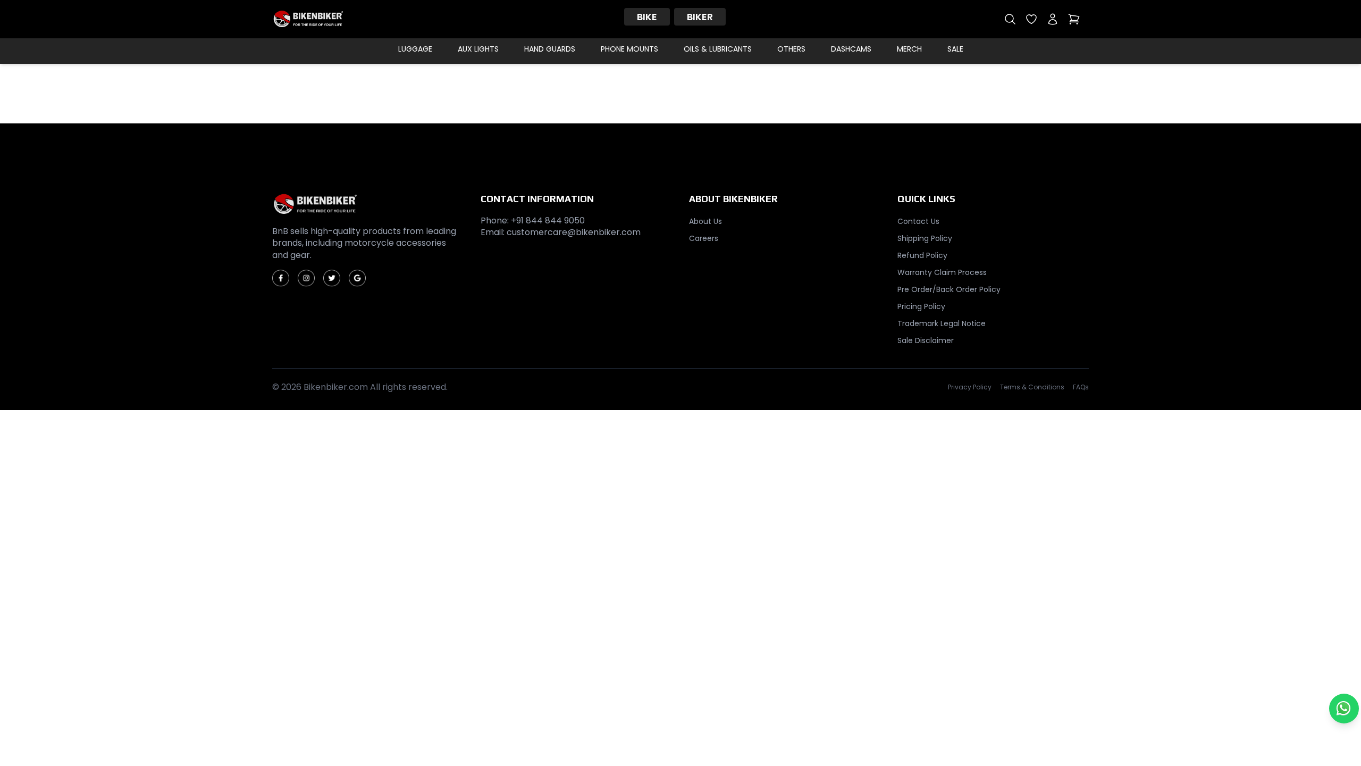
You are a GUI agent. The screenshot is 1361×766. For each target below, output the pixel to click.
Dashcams (851, 49)
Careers (703, 238)
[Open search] (1010, 19)
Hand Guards (549, 49)
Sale (955, 49)
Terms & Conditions (1032, 387)
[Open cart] (1074, 19)
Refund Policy (922, 255)
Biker (700, 16)
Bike (647, 16)
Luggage (415, 49)
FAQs (1081, 387)
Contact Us (918, 221)
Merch (909, 49)
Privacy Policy (970, 387)
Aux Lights (478, 49)
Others (791, 49)
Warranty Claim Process (942, 272)
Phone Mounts (629, 49)
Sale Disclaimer (925, 340)
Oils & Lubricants (718, 49)
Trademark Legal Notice (941, 323)
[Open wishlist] (1031, 19)
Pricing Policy (921, 306)
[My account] (1052, 19)
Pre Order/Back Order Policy (949, 289)
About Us (705, 221)
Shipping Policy (924, 238)
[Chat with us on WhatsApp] (1344, 708)
